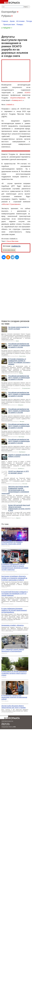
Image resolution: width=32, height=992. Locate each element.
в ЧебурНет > (7, 28)
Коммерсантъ (17, 100)
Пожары (20, 24)
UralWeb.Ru (15, 246)
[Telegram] (12, 257)
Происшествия (9, 24)
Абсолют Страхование (11, 204)
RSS (15, 726)
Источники (20, 21)
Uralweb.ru (10, 104)
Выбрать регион (6, 724)
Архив (12, 21)
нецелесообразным (17, 98)
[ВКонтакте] (4, 257)
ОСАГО (27, 92)
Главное (5, 21)
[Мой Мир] (17, 257)
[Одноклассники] (8, 257)
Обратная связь (6, 723)
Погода (29, 21)
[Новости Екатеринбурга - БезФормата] (10, 2)
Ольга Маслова (12, 241)
